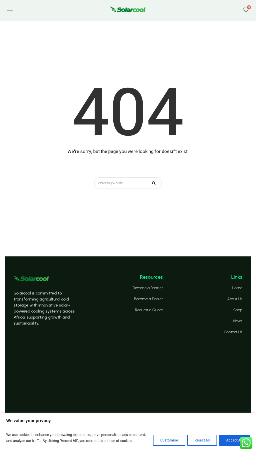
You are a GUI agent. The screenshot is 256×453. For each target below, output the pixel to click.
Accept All (234, 440)
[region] (128, 433)
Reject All (202, 440)
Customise (169, 440)
